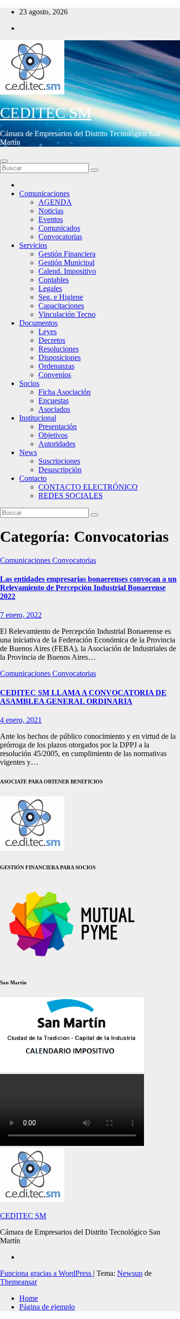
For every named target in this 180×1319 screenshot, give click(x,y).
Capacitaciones (61, 306)
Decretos (51, 340)
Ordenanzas (56, 366)
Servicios (33, 245)
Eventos (50, 219)
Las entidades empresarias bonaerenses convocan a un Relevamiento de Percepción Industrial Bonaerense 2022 (88, 587)
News (28, 452)
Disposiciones (59, 357)
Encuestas (53, 401)
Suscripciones (59, 461)
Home (28, 1298)
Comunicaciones (44, 193)
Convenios (54, 375)
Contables (53, 280)
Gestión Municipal (66, 262)
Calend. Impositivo (67, 271)
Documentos (38, 323)
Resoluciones (58, 349)
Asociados (54, 409)
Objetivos (53, 435)
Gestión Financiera (67, 254)
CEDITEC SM (45, 112)
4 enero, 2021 (21, 720)
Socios (29, 383)
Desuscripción (60, 470)
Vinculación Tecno (67, 314)
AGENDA (55, 202)
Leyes (47, 331)
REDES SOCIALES (70, 495)
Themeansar (18, 1282)
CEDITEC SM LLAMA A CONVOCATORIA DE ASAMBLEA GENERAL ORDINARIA (83, 697)
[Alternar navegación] (4, 161)
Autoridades (56, 444)
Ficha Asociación (64, 392)
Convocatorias (60, 237)
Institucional (37, 418)
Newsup (130, 1273)
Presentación (57, 426)
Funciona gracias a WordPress (46, 1273)
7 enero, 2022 (21, 615)
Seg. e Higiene (60, 297)
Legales (50, 288)
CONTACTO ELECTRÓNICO (88, 487)
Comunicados (59, 228)
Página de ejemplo (47, 1307)
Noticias (50, 211)
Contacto (33, 478)
